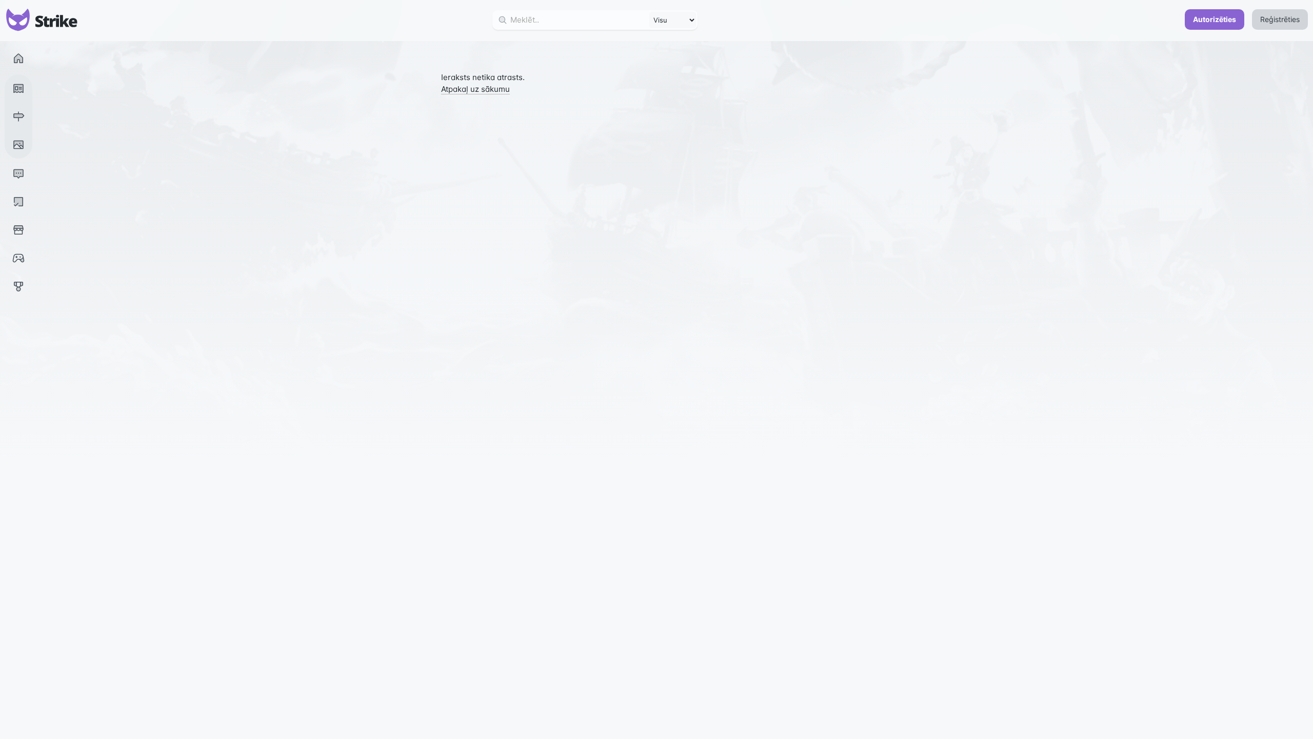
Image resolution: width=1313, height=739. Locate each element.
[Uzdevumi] (18, 201)
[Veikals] (18, 230)
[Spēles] (18, 258)
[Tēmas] (18, 173)
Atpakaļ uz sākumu (475, 89)
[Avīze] (18, 88)
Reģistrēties (1280, 19)
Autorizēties (1214, 19)
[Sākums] (18, 58)
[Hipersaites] (18, 116)
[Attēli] (18, 144)
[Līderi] (18, 286)
